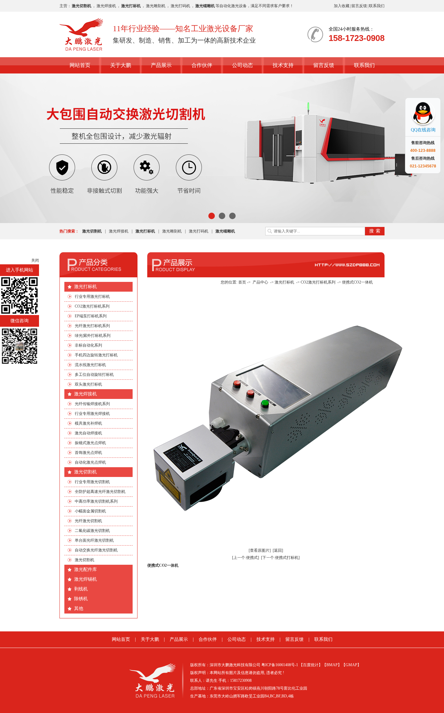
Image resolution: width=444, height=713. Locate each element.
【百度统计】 (310, 665)
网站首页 (80, 65)
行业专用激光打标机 (92, 296)
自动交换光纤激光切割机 (96, 550)
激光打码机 (180, 6)
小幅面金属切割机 (90, 511)
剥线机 (81, 589)
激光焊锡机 (85, 579)
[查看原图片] (260, 550)
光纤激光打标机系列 (92, 325)
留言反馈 (359, 6)
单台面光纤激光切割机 (94, 540)
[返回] (278, 550)
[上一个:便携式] (245, 557)
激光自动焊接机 (88, 433)
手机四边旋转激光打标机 (96, 355)
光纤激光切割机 (88, 521)
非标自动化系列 (88, 345)
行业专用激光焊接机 (92, 413)
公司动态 (242, 65)
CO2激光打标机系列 (92, 306)
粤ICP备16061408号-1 (279, 665)
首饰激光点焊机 (88, 452)
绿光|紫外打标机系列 (93, 335)
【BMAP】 (332, 665)
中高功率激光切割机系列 (96, 501)
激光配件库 (85, 569)
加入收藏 (341, 6)
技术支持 (283, 65)
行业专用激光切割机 (92, 482)
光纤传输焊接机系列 (92, 404)
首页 (242, 282)
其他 (78, 608)
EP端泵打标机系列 (91, 316)
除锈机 (81, 598)
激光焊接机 (106, 6)
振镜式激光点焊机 (90, 443)
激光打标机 (85, 286)
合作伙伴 (201, 65)
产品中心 (260, 282)
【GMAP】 (351, 665)
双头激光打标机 (88, 384)
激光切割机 (85, 471)
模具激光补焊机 (88, 423)
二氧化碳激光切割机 (92, 530)
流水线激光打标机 (90, 365)
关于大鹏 (120, 65)
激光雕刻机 (155, 6)
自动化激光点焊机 (90, 462)
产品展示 (161, 65)
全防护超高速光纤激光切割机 (100, 491)
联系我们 (377, 6)
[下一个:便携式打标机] (280, 557)
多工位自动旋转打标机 (94, 374)
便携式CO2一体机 (357, 282)
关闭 (35, 260)
